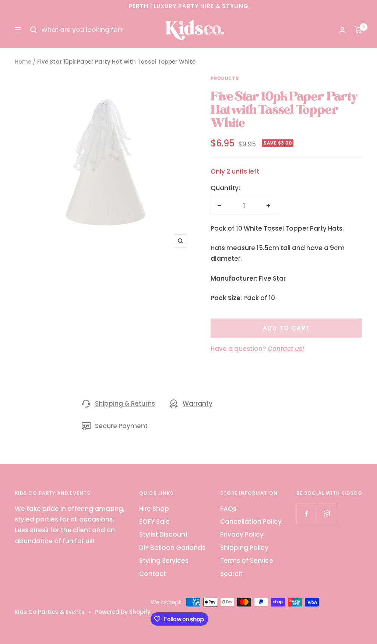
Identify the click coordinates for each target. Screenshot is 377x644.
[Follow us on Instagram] (327, 514)
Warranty (197, 403)
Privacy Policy (242, 534)
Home (23, 61)
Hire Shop (154, 508)
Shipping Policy (244, 547)
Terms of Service (246, 560)
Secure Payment (121, 425)
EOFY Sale (154, 521)
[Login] (342, 30)
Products (225, 78)
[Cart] (358, 29)
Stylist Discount (163, 534)
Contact (152, 573)
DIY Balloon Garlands (172, 547)
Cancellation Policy (251, 521)
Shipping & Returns (125, 403)
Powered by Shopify (123, 612)
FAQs (228, 508)
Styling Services (163, 560)
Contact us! (286, 348)
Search (231, 573)
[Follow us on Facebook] (306, 514)
